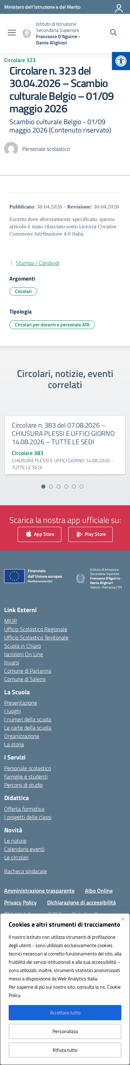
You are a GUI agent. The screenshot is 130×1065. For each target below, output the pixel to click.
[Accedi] (119, 7)
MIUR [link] (10, 621)
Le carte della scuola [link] (27, 727)
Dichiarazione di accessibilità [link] (81, 902)
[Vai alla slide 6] (81, 486)
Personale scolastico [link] (27, 768)
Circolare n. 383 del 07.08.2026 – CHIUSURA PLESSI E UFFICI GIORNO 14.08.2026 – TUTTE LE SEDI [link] (63, 433)
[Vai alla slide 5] (74, 486)
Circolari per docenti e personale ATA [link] (52, 324)
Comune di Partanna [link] (27, 671)
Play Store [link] (95, 533)
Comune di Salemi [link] (24, 679)
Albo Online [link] (99, 890)
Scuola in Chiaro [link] (22, 646)
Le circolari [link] (16, 857)
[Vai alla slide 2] (51, 486)
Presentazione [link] (20, 702)
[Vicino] (123, 919)
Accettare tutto (65, 1012)
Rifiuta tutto (65, 1050)
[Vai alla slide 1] (43, 486)
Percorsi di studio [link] (23, 785)
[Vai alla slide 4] (66, 486)
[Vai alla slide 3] (59, 486)
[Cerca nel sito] (113, 33)
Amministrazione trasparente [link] (39, 890)
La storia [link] (14, 744)
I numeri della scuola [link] (27, 719)
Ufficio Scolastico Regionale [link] (35, 629)
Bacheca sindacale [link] (25, 871)
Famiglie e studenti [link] (25, 776)
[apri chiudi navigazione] (12, 33)
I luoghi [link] (12, 711)
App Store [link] (43, 533)
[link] (121, 61)
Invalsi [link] (11, 662)
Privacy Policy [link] (20, 902)
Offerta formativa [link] (24, 809)
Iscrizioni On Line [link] (23, 654)
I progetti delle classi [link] (27, 817)
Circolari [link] (23, 291)
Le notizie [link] (15, 840)
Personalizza (65, 1031)
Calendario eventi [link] (24, 849)
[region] (65, 989)
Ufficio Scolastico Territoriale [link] (36, 637)
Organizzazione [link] (21, 736)
